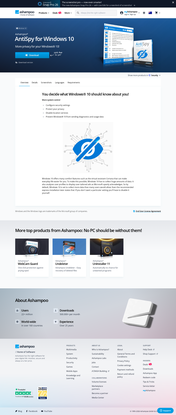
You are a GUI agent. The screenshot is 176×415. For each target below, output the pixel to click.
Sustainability (98, 354)
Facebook (33, 411)
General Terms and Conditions (126, 355)
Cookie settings (124, 365)
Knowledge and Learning (73, 377)
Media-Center (98, 397)
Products (43, 12)
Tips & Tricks (148, 381)
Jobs (94, 362)
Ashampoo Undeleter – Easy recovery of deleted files (68, 269)
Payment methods (125, 369)
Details (35, 82)
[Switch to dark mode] (144, 13)
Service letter (149, 386)
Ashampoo (149, 390)
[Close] (173, 2)
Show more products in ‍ (143, 75)
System (69, 354)
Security (70, 362)
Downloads (148, 369)
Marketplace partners (97, 387)
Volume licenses (99, 381)
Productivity (71, 358)
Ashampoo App (150, 373)
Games (69, 366)
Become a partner (100, 393)
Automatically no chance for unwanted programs (105, 269)
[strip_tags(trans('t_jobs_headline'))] (42, 393)
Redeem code (149, 377)
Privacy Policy (123, 361)
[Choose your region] (150, 13)
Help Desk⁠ (147, 349)
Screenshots (46, 82)
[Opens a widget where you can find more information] (165, 411)
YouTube (48, 411)
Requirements (74, 82)
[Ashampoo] (24, 346)
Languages (59, 82)
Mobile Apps (71, 371)
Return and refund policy (125, 375)
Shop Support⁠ (149, 354)
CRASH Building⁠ (99, 371)
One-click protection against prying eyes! (30, 269)
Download (34, 55)
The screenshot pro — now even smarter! (82, 2)
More (67, 12)
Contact (95, 366)
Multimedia (71, 349)
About (120, 349)
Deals (57, 12)
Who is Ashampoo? (100, 349)
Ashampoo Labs (99, 358)
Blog (20, 411)
